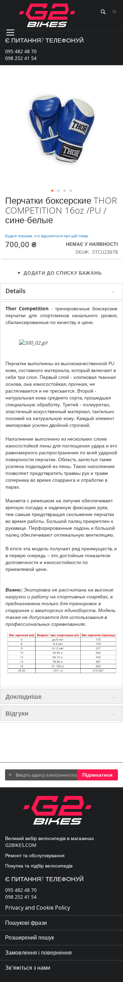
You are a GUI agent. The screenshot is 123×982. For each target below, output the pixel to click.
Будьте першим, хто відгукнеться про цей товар (46, 235)
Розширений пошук (29, 937)
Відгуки (16, 713)
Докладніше (23, 696)
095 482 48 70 (21, 51)
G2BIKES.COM (21, 845)
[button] (52, 190)
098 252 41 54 (21, 58)
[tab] (61, 291)
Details (15, 291)
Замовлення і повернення (38, 952)
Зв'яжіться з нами (27, 967)
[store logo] (47, 15)
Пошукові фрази (26, 922)
